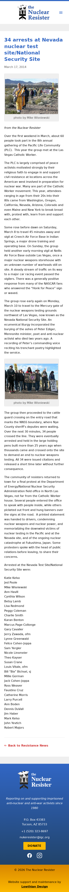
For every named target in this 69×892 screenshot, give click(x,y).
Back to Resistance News (28, 745)
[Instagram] (39, 855)
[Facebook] (29, 855)
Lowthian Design (34, 886)
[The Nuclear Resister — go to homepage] (34, 12)
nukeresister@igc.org (35, 837)
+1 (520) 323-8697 (34, 831)
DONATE (34, 845)
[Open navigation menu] (61, 12)
